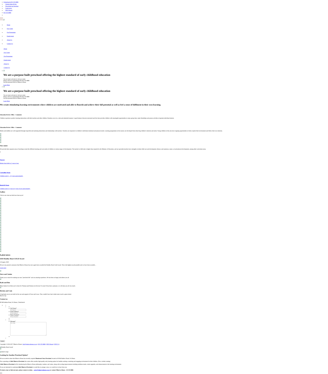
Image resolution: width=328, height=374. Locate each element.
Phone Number (14, 315)
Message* (13, 321)
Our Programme (11, 32)
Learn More (6, 85)
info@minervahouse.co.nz (30, 344)
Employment (10, 36)
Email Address (14, 311)
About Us (9, 40)
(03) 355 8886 (7, 12)
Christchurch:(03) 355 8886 (10, 2)
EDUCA (56, 344)
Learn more (3, 268)
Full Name (13, 308)
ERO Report (49, 344)
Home (8, 25)
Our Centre (10, 28)
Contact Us (10, 43)
